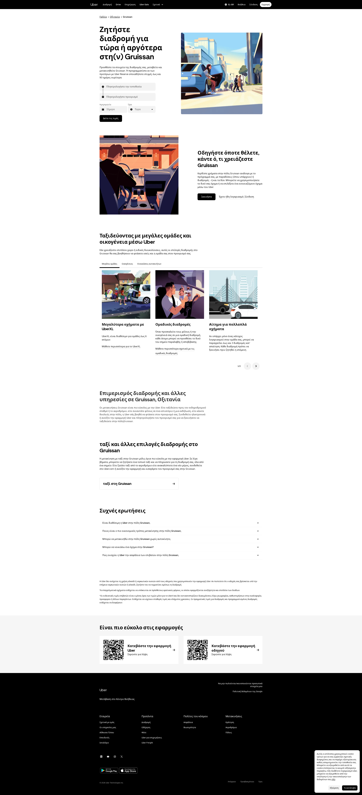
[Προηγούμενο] (247, 366)
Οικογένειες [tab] (127, 264)
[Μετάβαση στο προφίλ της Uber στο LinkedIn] (101, 756)
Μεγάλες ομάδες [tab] (109, 264)
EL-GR (231, 4)
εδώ (333, 779)
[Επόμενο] (256, 366)
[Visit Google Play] (109, 771)
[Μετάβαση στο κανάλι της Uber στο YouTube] (108, 756)
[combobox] (106, 86)
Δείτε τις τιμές (110, 118)
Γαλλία (103, 17)
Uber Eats (144, 4)
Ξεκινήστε (206, 196)
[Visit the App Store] (128, 770)
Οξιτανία (115, 17)
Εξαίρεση (334, 788)
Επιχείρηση (130, 4)
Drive (118, 4)
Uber (94, 4)
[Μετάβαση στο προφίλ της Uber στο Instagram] (114, 756)
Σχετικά (156, 4)
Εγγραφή (266, 4)
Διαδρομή (107, 4)
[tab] (166, 263)
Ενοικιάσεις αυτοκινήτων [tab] (149, 264)
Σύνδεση (253, 4)
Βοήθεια (241, 4)
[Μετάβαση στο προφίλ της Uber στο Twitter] (121, 756)
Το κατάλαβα (350, 788)
